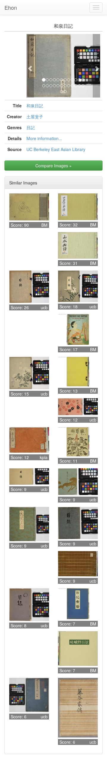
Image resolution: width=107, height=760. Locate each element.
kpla (44, 457)
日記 (30, 127)
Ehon (10, 7)
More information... (44, 138)
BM (44, 225)
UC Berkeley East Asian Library (55, 149)
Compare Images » (53, 165)
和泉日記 (34, 105)
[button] (30, 66)
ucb (44, 307)
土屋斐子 (34, 116)
